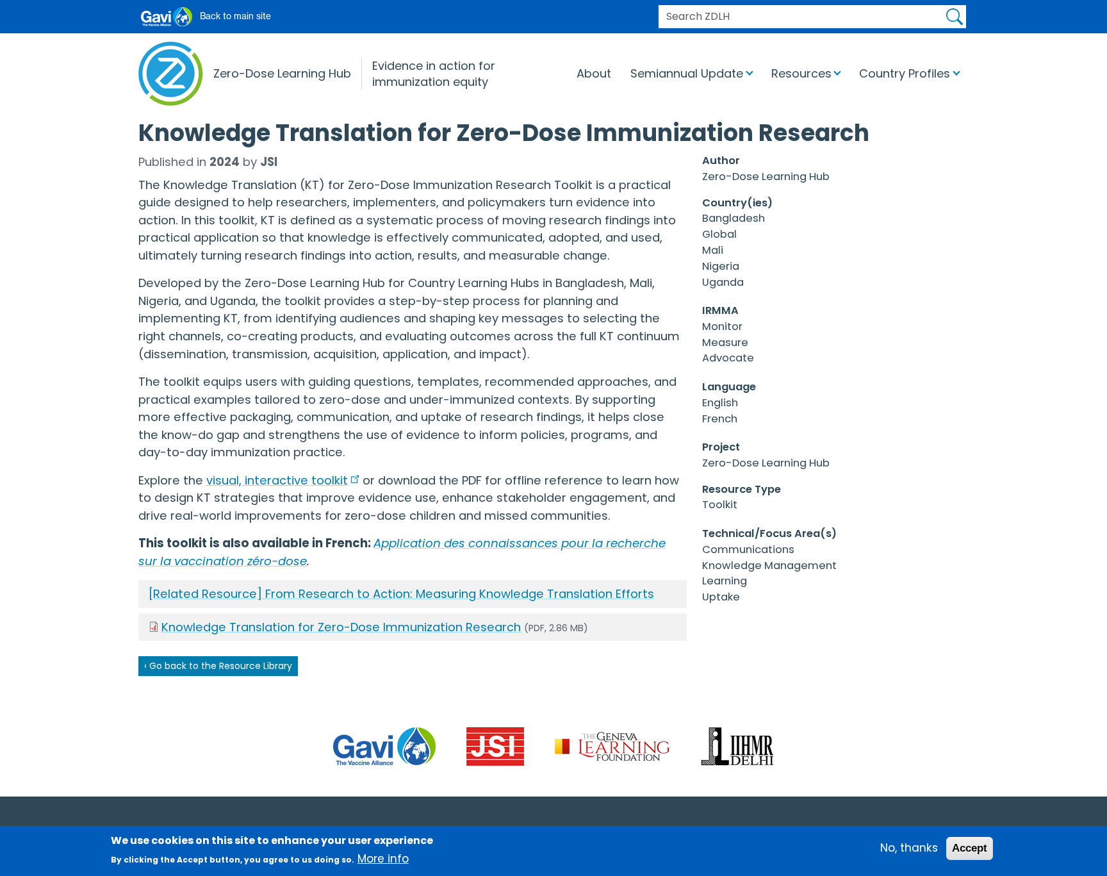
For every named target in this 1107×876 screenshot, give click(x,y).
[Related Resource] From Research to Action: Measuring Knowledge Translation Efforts (401, 594)
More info (383, 859)
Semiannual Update (686, 73)
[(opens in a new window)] (384, 746)
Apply (954, 16)
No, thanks (909, 847)
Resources (801, 73)
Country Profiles (904, 73)
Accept (969, 847)
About (594, 73)
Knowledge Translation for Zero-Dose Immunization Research (341, 627)
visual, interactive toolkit (277, 480)
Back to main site (235, 16)
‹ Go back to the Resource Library (218, 665)
